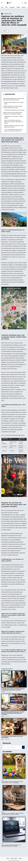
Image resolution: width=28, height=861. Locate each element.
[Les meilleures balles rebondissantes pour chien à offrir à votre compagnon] (14, 766)
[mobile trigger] (2, 3)
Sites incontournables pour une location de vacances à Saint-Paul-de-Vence (13, 99)
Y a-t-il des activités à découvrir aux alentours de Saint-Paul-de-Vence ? (13, 130)
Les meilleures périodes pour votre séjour (14, 110)
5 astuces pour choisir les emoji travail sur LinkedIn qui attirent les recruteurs (13, 689)
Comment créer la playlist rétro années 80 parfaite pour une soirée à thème (12, 814)
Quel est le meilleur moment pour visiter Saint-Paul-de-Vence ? (14, 126)
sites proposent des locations (18, 70)
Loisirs (5, 30)
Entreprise (3, 691)
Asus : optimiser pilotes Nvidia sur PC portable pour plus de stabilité (11, 845)
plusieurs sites (4, 154)
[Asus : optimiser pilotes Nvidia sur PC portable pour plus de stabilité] (14, 829)
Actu (2, 780)
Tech (2, 843)
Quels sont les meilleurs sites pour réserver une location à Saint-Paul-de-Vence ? (13, 122)
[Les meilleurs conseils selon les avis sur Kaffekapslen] (14, 726)
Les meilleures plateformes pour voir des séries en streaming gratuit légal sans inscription (12, 713)
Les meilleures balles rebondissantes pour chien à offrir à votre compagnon (12, 782)
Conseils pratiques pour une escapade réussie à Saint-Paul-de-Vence (12, 107)
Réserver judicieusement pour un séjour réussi (14, 103)
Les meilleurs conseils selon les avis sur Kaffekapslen (12, 737)
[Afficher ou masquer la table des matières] (20, 94)
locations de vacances (13, 145)
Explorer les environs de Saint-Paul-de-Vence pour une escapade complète (13, 113)
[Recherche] (22, 3)
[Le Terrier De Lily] (9, 3)
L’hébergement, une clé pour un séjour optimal (13, 117)
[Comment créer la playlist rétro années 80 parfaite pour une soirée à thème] (14, 797)
